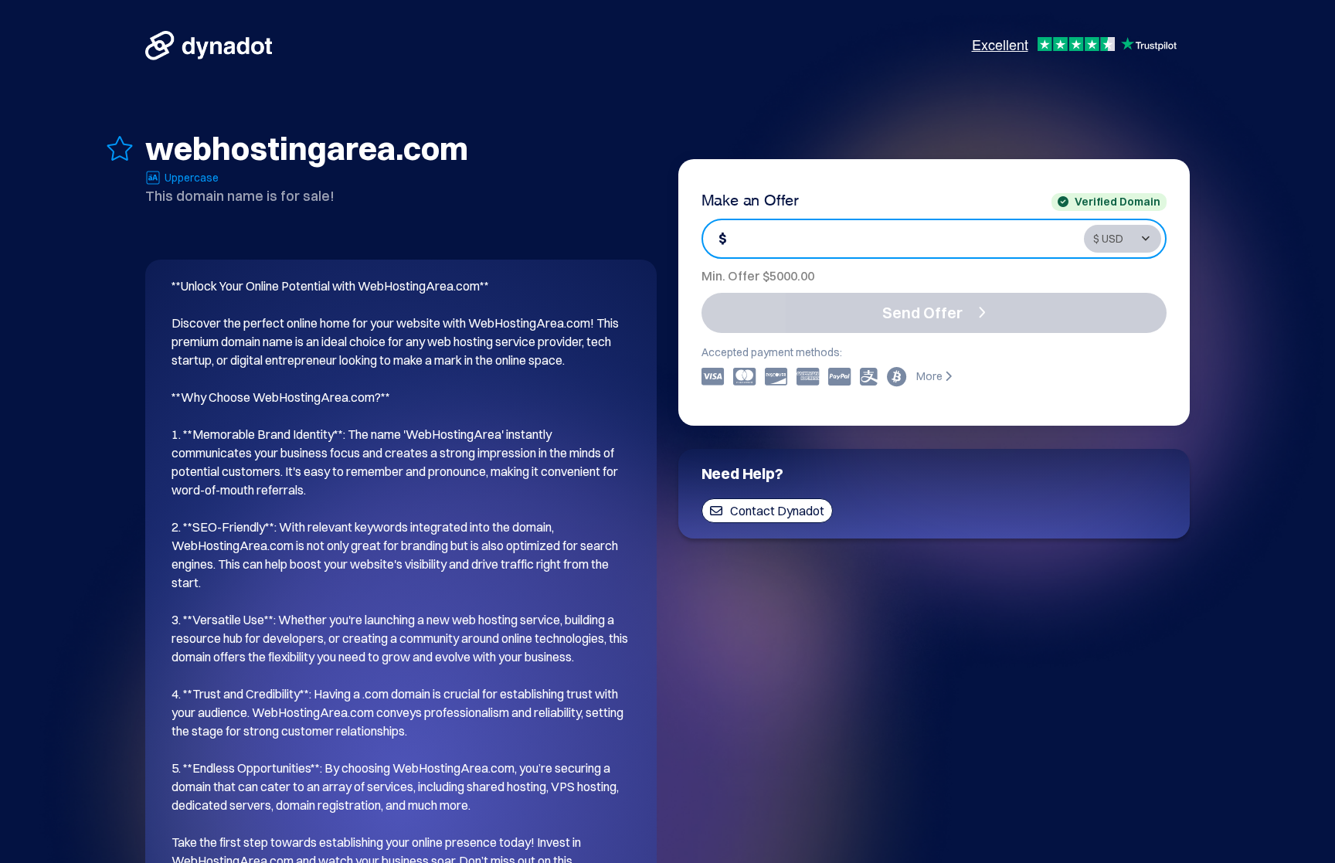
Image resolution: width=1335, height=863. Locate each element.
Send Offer (922, 312)
